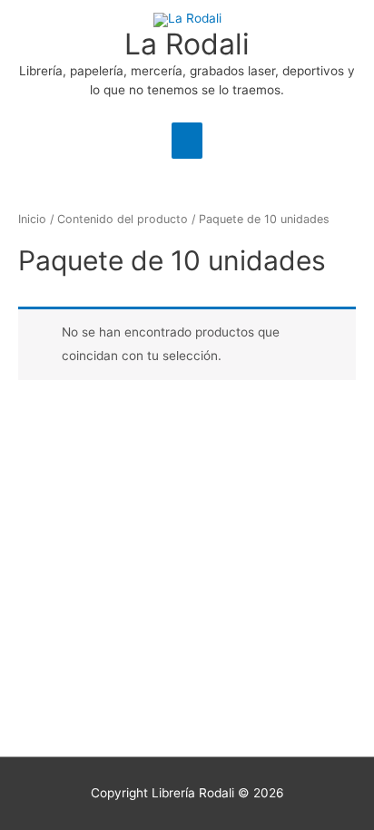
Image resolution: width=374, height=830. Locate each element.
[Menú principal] (187, 140)
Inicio (32, 219)
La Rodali (187, 44)
